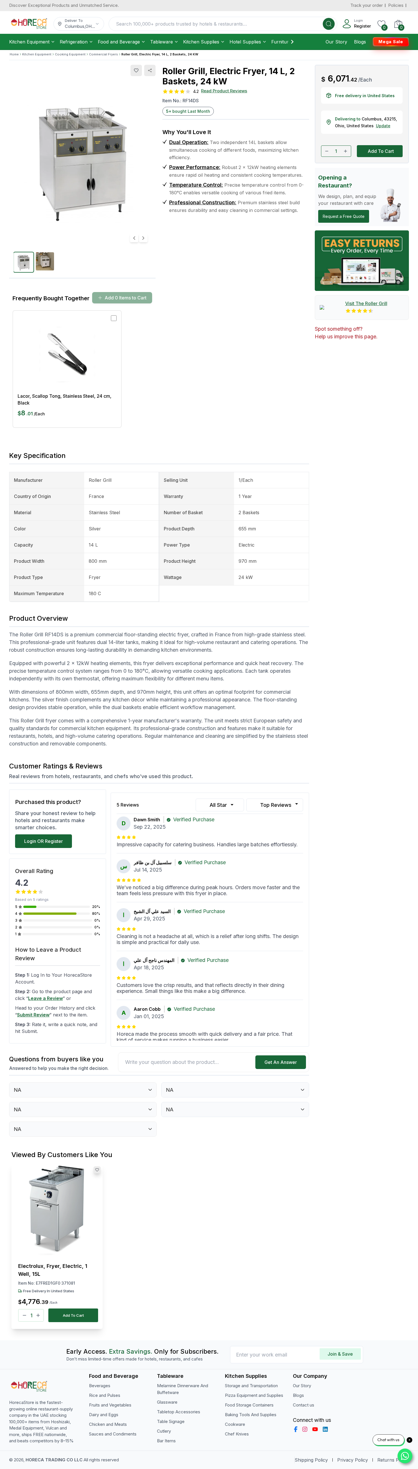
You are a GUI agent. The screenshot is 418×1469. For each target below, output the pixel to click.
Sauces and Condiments (112, 1434)
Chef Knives (237, 1434)
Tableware (161, 42)
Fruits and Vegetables (110, 1405)
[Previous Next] (57, 1208)
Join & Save (340, 1354)
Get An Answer (280, 1062)
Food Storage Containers (249, 1405)
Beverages (99, 1385)
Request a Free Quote (344, 216)
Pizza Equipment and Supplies (254, 1395)
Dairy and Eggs (103, 1414)
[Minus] (24, 1315)
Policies (395, 5)
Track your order (366, 5)
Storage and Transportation (251, 1385)
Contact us (303, 1405)
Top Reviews (275, 805)
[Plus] (38, 1315)
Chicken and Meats (108, 1424)
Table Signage (171, 1421)
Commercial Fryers (103, 54)
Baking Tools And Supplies (250, 1414)
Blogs (360, 42)
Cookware (235, 1424)
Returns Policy (393, 1460)
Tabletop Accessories (178, 1411)
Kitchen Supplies (201, 42)
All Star (218, 805)
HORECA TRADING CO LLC (54, 1459)
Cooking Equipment (70, 54)
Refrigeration (74, 42)
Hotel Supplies (245, 42)
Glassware (167, 1402)
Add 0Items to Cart (125, 298)
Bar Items (166, 1440)
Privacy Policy (352, 1460)
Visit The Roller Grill (366, 303)
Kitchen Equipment (29, 42)
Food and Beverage (119, 42)
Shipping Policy (311, 1460)
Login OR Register (43, 841)
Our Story (336, 42)
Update (383, 125)
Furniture (281, 42)
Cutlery (164, 1431)
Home (14, 54)
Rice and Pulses (104, 1395)
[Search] (329, 24)
